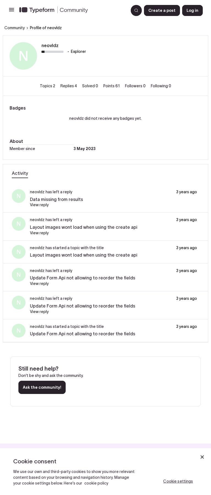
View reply (39, 205)
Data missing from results (56, 199)
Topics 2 (48, 86)
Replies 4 (69, 86)
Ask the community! (42, 387)
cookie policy (96, 483)
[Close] (202, 457)
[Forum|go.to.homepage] (71, 10)
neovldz (50, 45)
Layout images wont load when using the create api (83, 227)
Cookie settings (178, 481)
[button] (11, 11)
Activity (20, 173)
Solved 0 (90, 86)
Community (14, 28)
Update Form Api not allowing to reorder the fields (82, 277)
